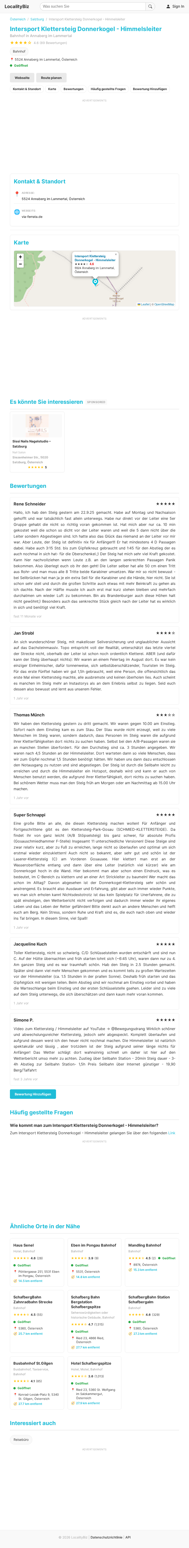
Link (171, 1133)
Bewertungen (73, 89)
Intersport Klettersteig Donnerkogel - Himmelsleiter (95, 258)
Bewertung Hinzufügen (150, 89)
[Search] (150, 6)
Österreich (18, 19)
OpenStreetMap (164, 304)
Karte (52, 89)
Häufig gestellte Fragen (108, 89)
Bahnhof (19, 51)
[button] (96, 283)
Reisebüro (21, 1439)
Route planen (51, 78)
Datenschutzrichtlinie (106, 1537)
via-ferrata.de (32, 217)
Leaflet (145, 304)
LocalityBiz (17, 6)
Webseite (22, 78)
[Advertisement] (94, 134)
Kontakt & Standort (27, 89)
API (128, 1537)
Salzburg (37, 19)
